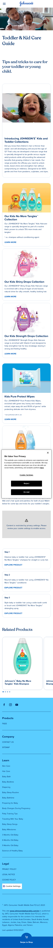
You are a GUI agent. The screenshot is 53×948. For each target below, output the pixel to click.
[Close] (48, 453)
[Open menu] (8, 4)
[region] (26, 473)
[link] (26, 197)
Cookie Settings (13, 886)
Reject (26, 484)
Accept (27, 492)
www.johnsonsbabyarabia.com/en (24, 911)
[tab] (3, 691)
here (42, 468)
